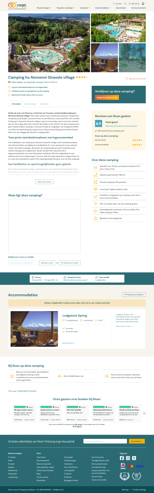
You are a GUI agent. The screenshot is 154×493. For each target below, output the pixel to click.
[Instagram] (128, 458)
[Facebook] (122, 458)
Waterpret (44, 104)
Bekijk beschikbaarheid (107, 97)
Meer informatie (44, 182)
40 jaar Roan (97, 476)
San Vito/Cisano (71, 467)
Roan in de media (99, 480)
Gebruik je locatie (71, 263)
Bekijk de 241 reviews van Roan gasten (121, 126)
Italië (14, 82)
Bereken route (47, 263)
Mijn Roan (135, 3)
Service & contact (138, 8)
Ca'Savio (68, 474)
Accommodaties (102, 8)
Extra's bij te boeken (45, 470)
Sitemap (125, 490)
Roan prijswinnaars (100, 464)
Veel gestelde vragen (45, 467)
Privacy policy (42, 477)
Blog (38, 474)
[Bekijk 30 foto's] (49, 42)
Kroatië (11, 464)
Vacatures (68, 464)
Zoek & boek (121, 8)
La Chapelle (69, 470)
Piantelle (67, 477)
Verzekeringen (70, 460)
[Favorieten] (125, 4)
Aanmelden (136, 441)
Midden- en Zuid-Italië (26, 82)
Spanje (11, 467)
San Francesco (98, 457)
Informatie (16, 104)
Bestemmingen (43, 8)
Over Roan (41, 457)
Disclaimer (41, 480)
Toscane (39, 82)
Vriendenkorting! (99, 467)
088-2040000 (45, 489)
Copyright (68, 457)
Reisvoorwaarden (44, 464)
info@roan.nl (58, 489)
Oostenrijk (12, 474)
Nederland (12, 470)
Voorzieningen (30, 104)
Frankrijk (11, 457)
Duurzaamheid (43, 460)
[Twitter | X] (134, 458)
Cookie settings (139, 490)
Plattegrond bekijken (135, 294)
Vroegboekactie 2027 (100, 460)
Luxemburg (13, 477)
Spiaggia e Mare (71, 480)
